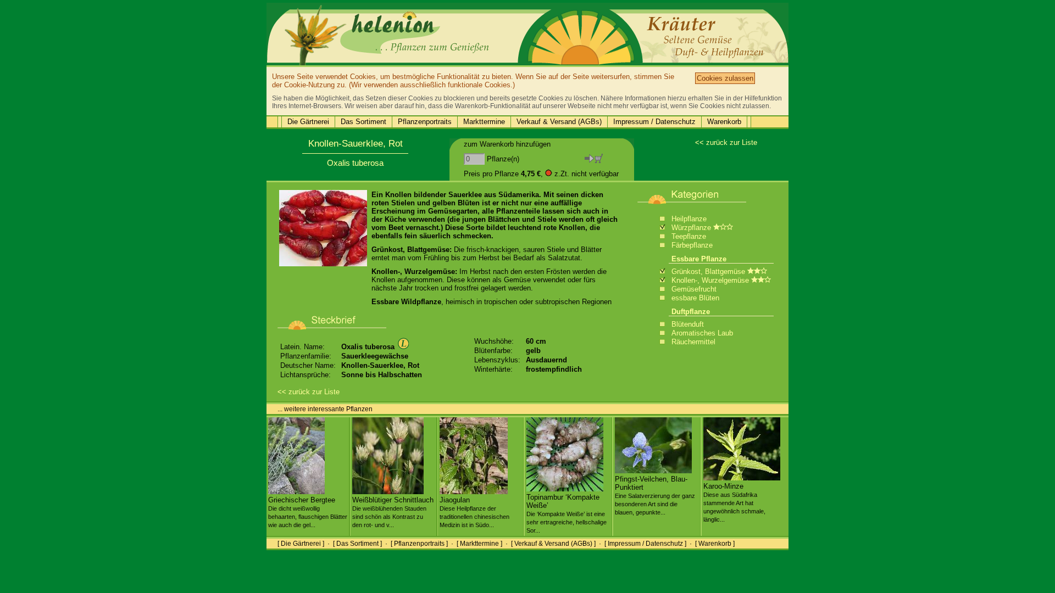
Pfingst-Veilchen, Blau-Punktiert (655, 495)
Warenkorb (724, 122)
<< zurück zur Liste (726, 142)
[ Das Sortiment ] (357, 543)
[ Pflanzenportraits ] (419, 543)
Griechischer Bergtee (307, 512)
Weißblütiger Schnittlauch (393, 512)
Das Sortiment (363, 122)
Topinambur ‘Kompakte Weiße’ (566, 513)
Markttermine (484, 122)
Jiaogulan (474, 512)
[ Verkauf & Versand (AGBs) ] (553, 543)
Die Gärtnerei (308, 122)
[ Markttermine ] (479, 543)
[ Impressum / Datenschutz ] (645, 543)
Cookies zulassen (725, 78)
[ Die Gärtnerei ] (300, 543)
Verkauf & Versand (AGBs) (559, 122)
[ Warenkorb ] (715, 543)
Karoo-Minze (734, 502)
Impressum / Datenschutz (654, 122)
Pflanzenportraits (425, 122)
